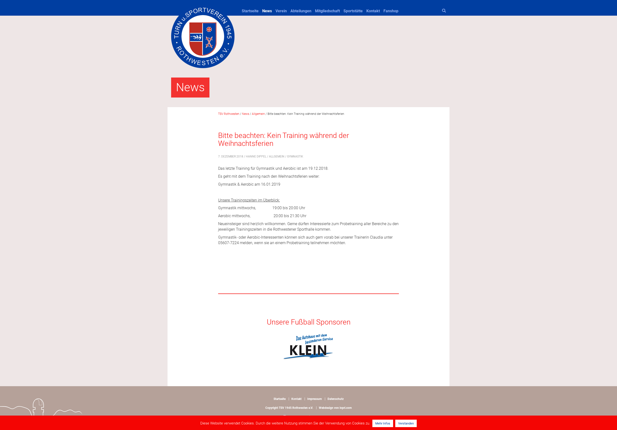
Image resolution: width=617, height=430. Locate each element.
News (267, 11)
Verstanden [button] (406, 423)
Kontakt (373, 11)
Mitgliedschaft (327, 11)
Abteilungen (300, 11)
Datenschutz (336, 399)
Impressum (314, 399)
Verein (281, 11)
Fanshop (390, 11)
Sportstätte (353, 11)
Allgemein (276, 156)
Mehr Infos (382, 423)
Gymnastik (295, 156)
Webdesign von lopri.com (335, 408)
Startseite (250, 11)
